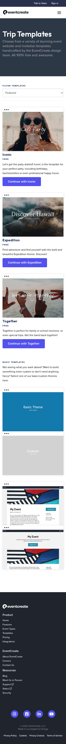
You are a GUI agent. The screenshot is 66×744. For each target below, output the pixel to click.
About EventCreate (13, 656)
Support (7, 684)
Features (7, 624)
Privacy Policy (10, 735)
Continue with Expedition (25, 262)
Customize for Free (33, 125)
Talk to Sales (40, 3)
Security (7, 692)
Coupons (7, 645)
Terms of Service (54, 735)
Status (6, 688)
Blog (5, 676)
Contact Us (8, 665)
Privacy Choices (36, 735)
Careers (7, 660)
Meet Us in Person (12, 680)
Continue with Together (23, 343)
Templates (8, 633)
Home (6, 620)
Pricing (6, 637)
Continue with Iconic (22, 181)
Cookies (23, 735)
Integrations (9, 641)
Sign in (54, 3)
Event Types (9, 628)
